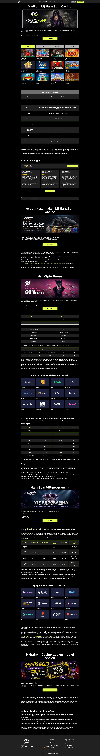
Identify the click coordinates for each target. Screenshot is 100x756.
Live (42, 46)
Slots (71, 46)
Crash (56, 46)
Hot (27, 46)
